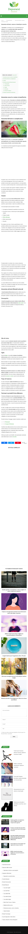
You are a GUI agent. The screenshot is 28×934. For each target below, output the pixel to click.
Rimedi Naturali (9, 20)
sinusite (14, 436)
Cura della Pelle (7, 893)
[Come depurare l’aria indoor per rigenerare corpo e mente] (5, 845)
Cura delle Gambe (7, 896)
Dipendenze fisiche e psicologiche (11, 870)
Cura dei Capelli (7, 887)
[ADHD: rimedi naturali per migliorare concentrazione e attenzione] (14, 623)
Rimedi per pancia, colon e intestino (11, 908)
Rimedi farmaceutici (6, 882)
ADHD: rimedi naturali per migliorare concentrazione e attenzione (17, 853)
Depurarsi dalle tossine (7, 867)
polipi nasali (20, 302)
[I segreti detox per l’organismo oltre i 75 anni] (14, 645)
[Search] (26, 16)
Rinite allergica (6, 217)
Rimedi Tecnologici (6, 913)
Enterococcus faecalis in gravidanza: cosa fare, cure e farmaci (20, 804)
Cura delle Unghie (7, 899)
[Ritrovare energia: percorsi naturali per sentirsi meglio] (14, 666)
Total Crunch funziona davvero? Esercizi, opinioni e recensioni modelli (20, 752)
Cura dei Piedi (6, 890)
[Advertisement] (14, 57)
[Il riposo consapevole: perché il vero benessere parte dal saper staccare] (14, 601)
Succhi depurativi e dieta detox (8, 916)
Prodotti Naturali (5, 879)
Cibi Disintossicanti (6, 864)
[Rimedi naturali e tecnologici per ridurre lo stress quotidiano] (14, 688)
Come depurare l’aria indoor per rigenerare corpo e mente (18, 844)
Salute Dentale (7, 911)
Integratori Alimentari (6, 873)
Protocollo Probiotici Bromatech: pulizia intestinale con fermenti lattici (20, 778)
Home (2, 20)
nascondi (14, 75)
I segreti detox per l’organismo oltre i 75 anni (14, 655)
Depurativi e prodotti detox (9, 876)
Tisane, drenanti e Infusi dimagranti (9, 919)
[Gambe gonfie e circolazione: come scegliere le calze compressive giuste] (14, 579)
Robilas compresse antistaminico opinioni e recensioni (19, 765)
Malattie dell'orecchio (8, 905)
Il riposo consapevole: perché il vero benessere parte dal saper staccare (18, 829)
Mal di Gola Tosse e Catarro (9, 902)
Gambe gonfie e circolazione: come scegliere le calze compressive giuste (17, 821)
